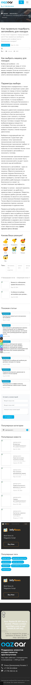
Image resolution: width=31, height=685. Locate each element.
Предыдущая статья (8, 278)
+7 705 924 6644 (8, 6)
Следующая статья (23, 278)
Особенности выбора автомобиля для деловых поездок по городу (15, 361)
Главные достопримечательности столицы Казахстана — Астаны (19, 500)
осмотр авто (6, 569)
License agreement (4, 631)
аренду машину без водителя (12, 73)
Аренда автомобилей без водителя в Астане (15, 680)
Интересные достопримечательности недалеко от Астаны (19, 445)
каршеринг (5, 566)
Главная (5, 13)
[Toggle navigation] (27, 2)
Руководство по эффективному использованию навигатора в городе (14, 384)
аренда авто (13, 13)
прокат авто (6, 558)
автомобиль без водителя (20, 566)
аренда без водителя (19, 558)
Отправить (8, 417)
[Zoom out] (3, 616)
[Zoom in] (3, 613)
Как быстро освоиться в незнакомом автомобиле (14, 317)
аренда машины (18, 562)
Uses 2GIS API (3, 630)
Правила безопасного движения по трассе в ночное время (14, 372)
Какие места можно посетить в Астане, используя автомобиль (19, 459)
